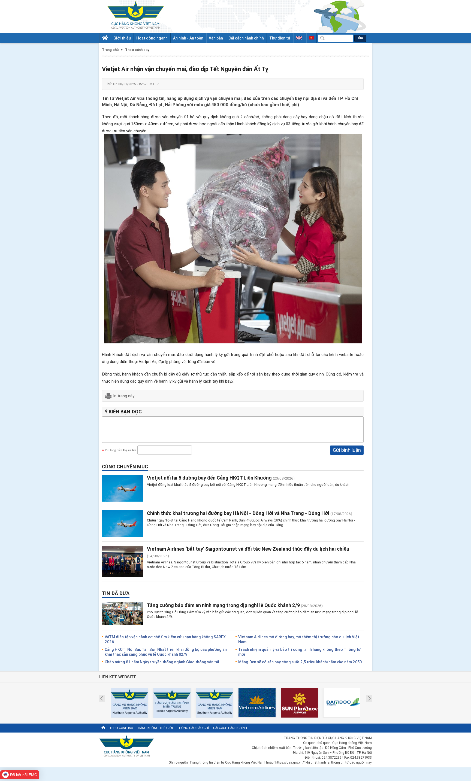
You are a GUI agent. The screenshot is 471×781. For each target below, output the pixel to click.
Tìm (360, 38)
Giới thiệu (122, 38)
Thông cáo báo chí (193, 728)
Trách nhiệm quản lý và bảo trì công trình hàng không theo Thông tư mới (299, 652)
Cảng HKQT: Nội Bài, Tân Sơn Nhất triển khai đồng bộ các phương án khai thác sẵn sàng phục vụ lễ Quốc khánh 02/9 (166, 652)
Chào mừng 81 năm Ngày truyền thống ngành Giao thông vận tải (162, 661)
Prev (101, 698)
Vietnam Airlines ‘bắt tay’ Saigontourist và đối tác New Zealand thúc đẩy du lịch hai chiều (248, 548)
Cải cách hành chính (246, 38)
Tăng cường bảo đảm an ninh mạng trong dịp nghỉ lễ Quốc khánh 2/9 (223, 605)
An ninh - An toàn (188, 38)
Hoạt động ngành (152, 38)
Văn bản (216, 38)
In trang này (123, 395)
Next (369, 698)
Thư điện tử (279, 38)
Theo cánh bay (122, 728)
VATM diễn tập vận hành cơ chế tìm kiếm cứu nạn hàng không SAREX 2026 (165, 639)
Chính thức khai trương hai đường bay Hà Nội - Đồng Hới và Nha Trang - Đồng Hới (238, 513)
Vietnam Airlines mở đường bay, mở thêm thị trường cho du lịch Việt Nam (298, 639)
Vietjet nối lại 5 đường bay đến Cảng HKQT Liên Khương (209, 477)
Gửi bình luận (347, 450)
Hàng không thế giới (155, 728)
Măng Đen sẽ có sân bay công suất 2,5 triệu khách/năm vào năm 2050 (300, 661)
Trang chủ (110, 49)
